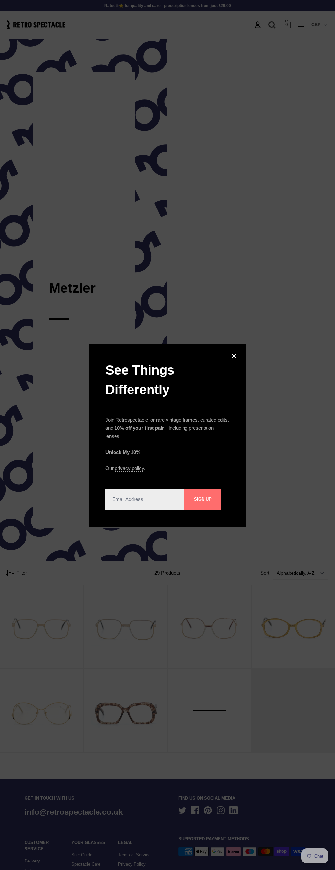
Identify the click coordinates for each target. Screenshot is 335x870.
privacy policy (129, 468)
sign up (203, 499)
